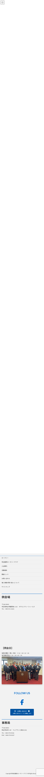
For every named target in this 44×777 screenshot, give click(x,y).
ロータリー (5, 558)
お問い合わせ (6, 578)
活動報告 (4, 570)
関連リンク (5, 574)
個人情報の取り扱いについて (10, 583)
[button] (22, 712)
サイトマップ (6, 587)
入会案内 (4, 566)
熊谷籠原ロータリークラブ (10, 562)
